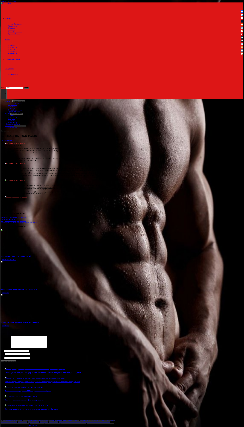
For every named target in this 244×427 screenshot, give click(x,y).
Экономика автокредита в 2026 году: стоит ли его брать (28, 391)
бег (12, 420)
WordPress (30, 425)
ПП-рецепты (12, 47)
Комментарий (6, 347)
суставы (74, 423)
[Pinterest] (242, 18)
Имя (2, 350)
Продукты (11, 49)
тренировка (90, 423)
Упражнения (12, 26)
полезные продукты (73, 422)
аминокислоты (7, 420)
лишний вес (36, 422)
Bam (36, 425)
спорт (43, 423)
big (1, 420)
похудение (82, 422)
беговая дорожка (17, 420)
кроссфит (30, 422)
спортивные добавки (66, 423)
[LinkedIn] (242, 27)
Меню (4, 93)
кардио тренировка (12, 422)
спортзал (47, 423)
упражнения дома (105, 423)
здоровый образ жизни (104, 420)
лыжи (41, 422)
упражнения (96, 423)
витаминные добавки (43, 420)
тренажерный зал (81, 423)
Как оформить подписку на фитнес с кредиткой (24, 400)
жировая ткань (67, 420)
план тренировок (63, 422)
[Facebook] (242, 11)
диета (56, 420)
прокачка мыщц (100, 422)
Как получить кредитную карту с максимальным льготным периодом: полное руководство (43, 373)
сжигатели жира (13, 423)
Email (2, 354)
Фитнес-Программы (15, 24)
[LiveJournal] (242, 37)
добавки (60, 420)
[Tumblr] (242, 21)
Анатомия (11, 30)
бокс (24, 420)
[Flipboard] (242, 34)
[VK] (242, 50)
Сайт (2, 357)
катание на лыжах (22, 422)
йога (5, 422)
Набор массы (12, 51)
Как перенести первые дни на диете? (16, 256)
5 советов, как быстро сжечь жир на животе (19, 289)
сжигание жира (5, 423)
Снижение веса (13, 53)
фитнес (112, 423)
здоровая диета (84, 420)
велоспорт (34, 420)
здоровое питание (93, 420)
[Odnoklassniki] (242, 47)
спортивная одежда (55, 423)
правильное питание (90, 422)
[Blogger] (242, 31)
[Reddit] (242, 24)
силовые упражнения (35, 423)
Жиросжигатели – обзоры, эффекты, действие (20, 322)
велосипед (28, 420)
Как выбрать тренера (15, 32)
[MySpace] (242, 40)
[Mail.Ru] (242, 44)
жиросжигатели (75, 420)
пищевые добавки (53, 422)
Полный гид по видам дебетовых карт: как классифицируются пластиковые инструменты (42, 382)
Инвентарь (11, 28)
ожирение (45, 422)
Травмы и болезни (14, 34)
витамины (51, 420)
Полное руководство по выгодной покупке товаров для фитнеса (31, 409)
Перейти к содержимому (9, 1)
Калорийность (13, 74)
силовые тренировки (23, 423)
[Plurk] (242, 53)
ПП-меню (11, 45)
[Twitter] (242, 14)
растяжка (107, 422)
